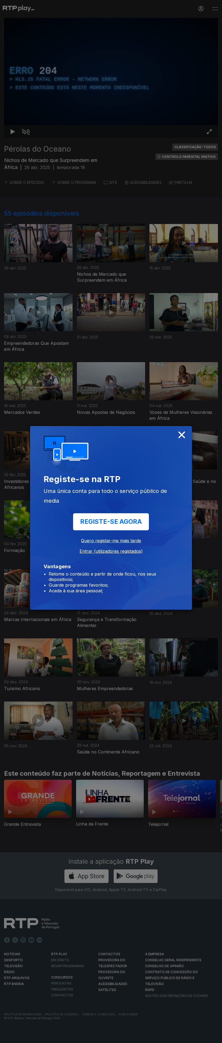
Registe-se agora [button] (111, 521)
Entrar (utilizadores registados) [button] (111, 551)
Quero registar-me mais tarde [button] (111, 540)
